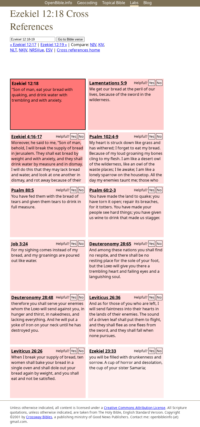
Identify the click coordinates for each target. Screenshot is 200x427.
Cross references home (78, 50)
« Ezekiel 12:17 (23, 44)
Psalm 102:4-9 (103, 136)
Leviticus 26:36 (104, 297)
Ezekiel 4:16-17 (26, 136)
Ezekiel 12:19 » (53, 44)
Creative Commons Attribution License (134, 407)
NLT (13, 50)
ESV (49, 50)
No (159, 82)
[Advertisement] (150, 44)
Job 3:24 (19, 244)
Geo (87, 2)
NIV (93, 44)
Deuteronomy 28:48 (32, 297)
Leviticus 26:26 (26, 351)
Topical (113, 2)
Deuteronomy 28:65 (110, 244)
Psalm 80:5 (22, 190)
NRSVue (36, 50)
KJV (101, 44)
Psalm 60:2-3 (102, 190)
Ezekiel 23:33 (102, 351)
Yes (151, 82)
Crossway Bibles (39, 417)
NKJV (23, 50)
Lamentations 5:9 (108, 83)
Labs (134, 2)
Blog (147, 2)
